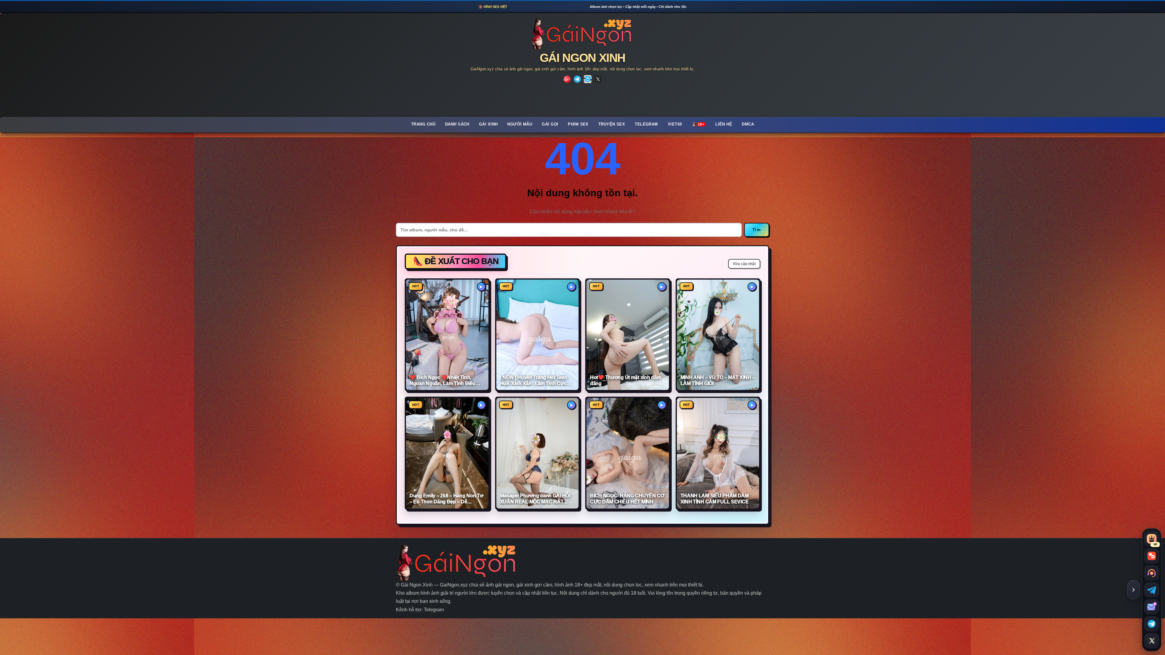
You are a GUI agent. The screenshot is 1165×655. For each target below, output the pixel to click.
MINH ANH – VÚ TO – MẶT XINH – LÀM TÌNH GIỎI (717, 380)
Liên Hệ (723, 124)
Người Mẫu (519, 124)
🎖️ (697, 124)
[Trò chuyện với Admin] (1151, 572)
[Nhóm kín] (587, 79)
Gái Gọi (550, 124)
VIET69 (675, 124)
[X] (598, 79)
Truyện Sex (611, 124)
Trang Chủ (423, 124)
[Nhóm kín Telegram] (1151, 623)
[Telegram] (577, 79)
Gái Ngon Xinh (582, 57)
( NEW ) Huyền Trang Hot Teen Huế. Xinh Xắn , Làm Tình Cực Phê (533, 381)
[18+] (567, 79)
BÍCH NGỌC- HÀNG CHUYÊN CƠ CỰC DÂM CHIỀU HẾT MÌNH (627, 498)
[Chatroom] (1151, 555)
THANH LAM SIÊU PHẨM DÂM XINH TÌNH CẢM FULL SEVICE (714, 498)
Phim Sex (578, 124)
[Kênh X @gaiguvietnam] (1151, 640)
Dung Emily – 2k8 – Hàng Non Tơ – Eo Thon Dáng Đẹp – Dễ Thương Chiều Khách (446, 499)
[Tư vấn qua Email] (1151, 606)
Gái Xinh (488, 124)
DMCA (748, 124)
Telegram (646, 124)
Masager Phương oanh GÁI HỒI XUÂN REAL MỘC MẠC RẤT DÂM (535, 499)
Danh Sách (457, 124)
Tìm (756, 229)
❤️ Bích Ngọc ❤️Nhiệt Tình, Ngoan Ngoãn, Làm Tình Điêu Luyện (442, 381)
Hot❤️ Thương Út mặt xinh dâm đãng (625, 380)
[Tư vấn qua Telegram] (1151, 589)
